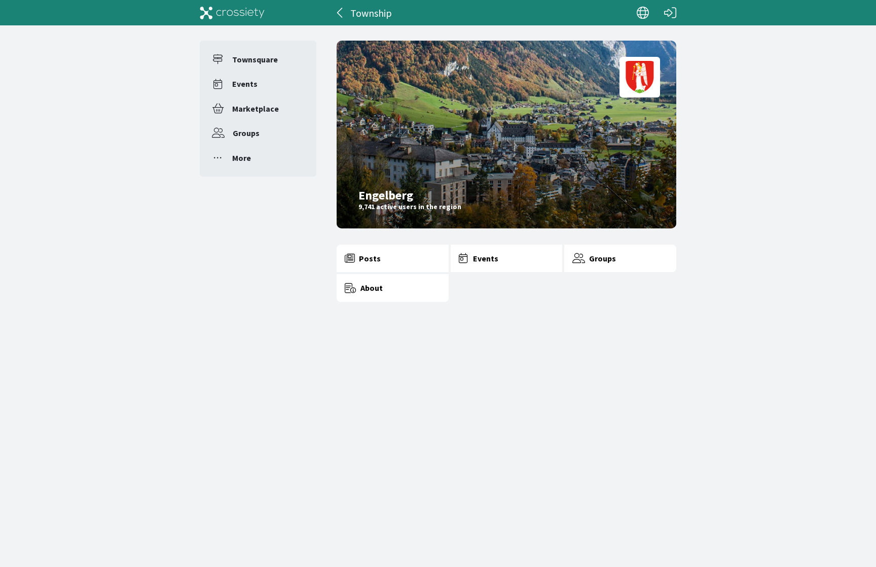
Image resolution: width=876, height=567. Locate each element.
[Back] (340, 12)
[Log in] (670, 12)
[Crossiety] (232, 12)
